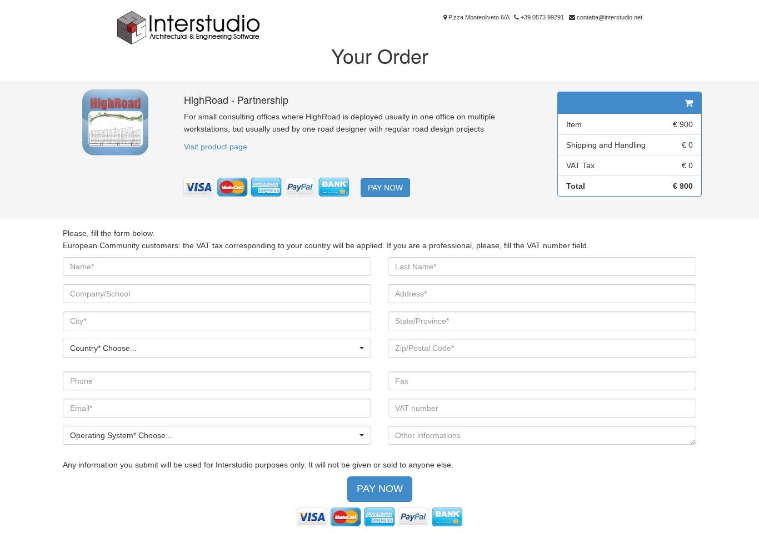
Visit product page (215, 146)
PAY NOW (385, 187)
